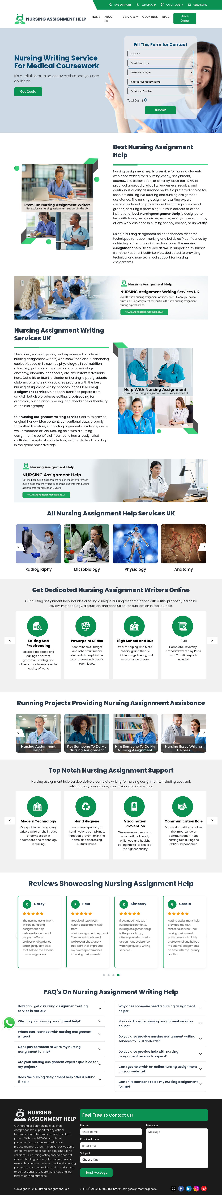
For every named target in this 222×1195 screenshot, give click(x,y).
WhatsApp (149, 4)
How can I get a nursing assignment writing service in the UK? (53, 1008)
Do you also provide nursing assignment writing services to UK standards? (156, 1038)
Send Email (200, 4)
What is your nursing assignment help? (49, 1021)
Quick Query (174, 4)
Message (152, 1125)
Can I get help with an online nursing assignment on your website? (157, 1068)
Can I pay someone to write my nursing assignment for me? (49, 1049)
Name (84, 1125)
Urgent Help (29, 89)
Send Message (96, 1172)
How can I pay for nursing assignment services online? (155, 1023)
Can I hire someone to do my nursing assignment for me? (158, 1084)
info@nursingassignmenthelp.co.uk (134, 1189)
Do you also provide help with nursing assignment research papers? (148, 1053)
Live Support (122, 4)
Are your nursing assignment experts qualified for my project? (58, 1064)
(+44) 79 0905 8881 (94, 1189)
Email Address (89, 1139)
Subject (85, 1153)
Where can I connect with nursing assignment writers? (55, 1034)
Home (96, 17)
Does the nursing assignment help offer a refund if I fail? (57, 1079)
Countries (150, 17)
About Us (109, 19)
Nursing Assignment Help (53, 1189)
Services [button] (129, 17)
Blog (166, 17)
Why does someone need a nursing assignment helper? (156, 1008)
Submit (160, 110)
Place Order (185, 18)
